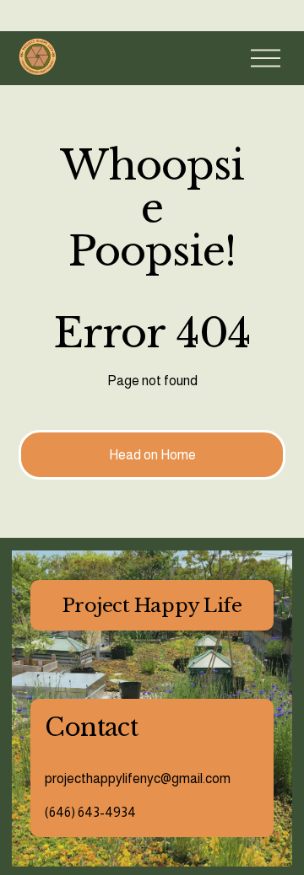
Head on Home (152, 455)
